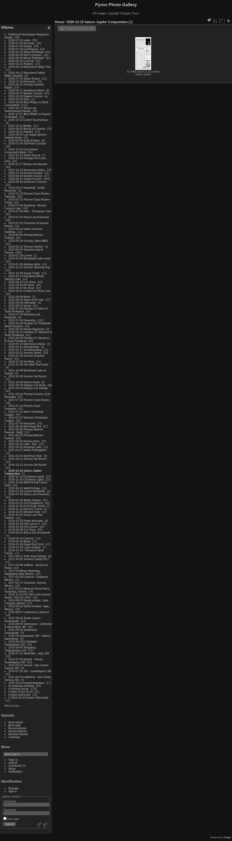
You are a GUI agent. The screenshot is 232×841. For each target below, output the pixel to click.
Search (12, 762)
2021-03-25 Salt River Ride (25, 455)
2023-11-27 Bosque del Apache (27, 164)
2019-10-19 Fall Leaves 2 (24, 523)
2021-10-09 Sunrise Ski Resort (27, 376)
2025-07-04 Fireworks (22, 81)
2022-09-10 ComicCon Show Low (29, 290)
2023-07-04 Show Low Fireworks (28, 217)
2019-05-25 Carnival (21, 538)
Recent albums (17, 731)
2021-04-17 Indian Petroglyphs (27, 450)
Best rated (14, 725)
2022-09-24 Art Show (21, 284)
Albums (7, 27)
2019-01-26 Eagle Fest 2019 (26, 544)
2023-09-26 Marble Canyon (25, 175)
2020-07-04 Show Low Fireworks (28, 494)
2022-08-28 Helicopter (22, 302)
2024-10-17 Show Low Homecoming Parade (20, 109)
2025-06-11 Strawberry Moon (26, 90)
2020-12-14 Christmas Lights (26, 476)
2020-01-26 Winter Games (24, 500)
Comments (15, 765)
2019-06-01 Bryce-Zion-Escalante (29, 532)
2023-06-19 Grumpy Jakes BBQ (28, 240)
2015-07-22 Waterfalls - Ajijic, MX (28, 653)
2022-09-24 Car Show (22, 281)
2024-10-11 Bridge (19, 125)
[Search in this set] (209, 19)
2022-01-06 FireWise (21, 361)
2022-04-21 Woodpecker (23, 346)
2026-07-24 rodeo (19, 40)
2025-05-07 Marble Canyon (25, 93)
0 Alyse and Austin (19, 694)
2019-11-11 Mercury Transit (25, 508)
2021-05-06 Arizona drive (24, 441)
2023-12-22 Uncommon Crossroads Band (21, 151)
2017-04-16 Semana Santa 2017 (28, 559)
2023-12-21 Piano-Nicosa (24, 155)
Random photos (18, 734)
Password (9, 809)
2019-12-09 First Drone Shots (26, 506)
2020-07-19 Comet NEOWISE (26, 491)
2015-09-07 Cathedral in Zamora (28, 612)
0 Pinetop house (18, 688)
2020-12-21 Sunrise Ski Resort (27, 464)
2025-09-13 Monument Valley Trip (29, 66)
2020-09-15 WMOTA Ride (24, 488)
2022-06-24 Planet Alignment (26, 329)
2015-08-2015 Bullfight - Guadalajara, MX (21, 643)
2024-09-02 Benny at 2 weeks (26, 128)
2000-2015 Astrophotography (26, 682)
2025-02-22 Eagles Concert (25, 96)
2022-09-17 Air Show (21, 287)
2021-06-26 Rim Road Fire (24, 426)
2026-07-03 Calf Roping (23, 49)
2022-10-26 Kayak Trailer (24, 273)
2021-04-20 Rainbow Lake (24, 447)
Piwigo (227, 837)
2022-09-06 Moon (19, 296)
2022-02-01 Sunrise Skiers (24, 352)
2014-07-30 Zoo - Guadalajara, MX (29, 671)
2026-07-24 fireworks (21, 43)
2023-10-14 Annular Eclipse (25, 172)
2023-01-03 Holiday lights (24, 264)
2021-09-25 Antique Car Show (27, 385)
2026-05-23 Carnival (21, 60)
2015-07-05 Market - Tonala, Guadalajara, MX (24, 661)
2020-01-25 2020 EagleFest (25, 503)
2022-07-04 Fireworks (22, 320)
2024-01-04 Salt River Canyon (27, 143)
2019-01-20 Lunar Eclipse (24, 547)
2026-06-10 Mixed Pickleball (26, 52)
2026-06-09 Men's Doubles (25, 55)
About (12, 768)
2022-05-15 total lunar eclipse (26, 343)
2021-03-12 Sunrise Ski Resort (27, 458)
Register (13, 788)
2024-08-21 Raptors (20, 131)
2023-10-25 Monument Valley (26, 169)
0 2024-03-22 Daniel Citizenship (28, 697)
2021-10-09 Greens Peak (24, 382)
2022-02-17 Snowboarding (25, 349)
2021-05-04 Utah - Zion (22, 444)
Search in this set (80, 28)
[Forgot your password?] (45, 825)
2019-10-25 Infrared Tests (24, 511)
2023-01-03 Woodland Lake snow (29, 258)
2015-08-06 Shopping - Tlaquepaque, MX (21, 649)
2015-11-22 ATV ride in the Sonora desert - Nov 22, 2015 (28, 596)
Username (9, 801)
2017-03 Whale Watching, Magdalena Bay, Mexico (22, 572)
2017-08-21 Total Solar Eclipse (27, 556)
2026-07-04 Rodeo (20, 46)
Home (59, 22)
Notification (15, 771)
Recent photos (17, 728)
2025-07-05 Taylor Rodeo (24, 78)
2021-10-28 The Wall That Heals (28, 364)
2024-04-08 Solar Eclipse (24, 140)
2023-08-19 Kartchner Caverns (27, 181)
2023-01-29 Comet (20, 255)
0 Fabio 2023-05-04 (20, 691)
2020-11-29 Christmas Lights (26, 479)
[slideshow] (229, 21)
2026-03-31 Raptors (20, 63)
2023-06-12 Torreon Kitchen (25, 246)
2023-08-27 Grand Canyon (25, 178)
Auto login (12, 818)
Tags (11, 759)
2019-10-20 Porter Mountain (25, 520)
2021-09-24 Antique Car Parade (28, 388)
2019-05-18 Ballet (19, 541)
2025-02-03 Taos (18, 99)
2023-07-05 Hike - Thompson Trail (29, 211)
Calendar (14, 737)
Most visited (15, 722)
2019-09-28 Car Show (22, 529)
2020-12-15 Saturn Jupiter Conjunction (97, 22)
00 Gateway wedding (21, 685)
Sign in (12, 791)
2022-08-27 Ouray (19, 305)
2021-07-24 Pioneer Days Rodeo (28, 399)
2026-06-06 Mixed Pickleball (26, 57)
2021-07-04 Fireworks (22, 423)
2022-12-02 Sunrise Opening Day (29, 267)
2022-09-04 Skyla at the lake (26, 299)
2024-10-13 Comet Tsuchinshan (28, 119)
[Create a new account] (39, 825)
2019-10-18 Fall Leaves (23, 526)
